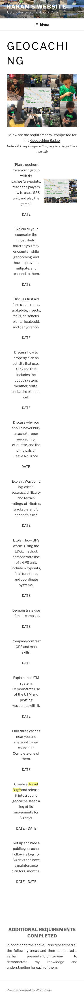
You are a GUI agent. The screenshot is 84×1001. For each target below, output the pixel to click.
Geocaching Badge (45, 141)
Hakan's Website (36, 6)
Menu (44, 24)
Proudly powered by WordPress (29, 990)
